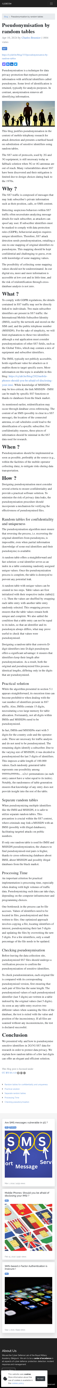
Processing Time (12, 1097)
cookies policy (18, 1383)
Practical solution (12, 1089)
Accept (40, 1378)
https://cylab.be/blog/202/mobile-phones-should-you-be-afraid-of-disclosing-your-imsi (27, 380)
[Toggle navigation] (51, 3)
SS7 (4, 48)
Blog (6, 16)
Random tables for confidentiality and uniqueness (26, 1084)
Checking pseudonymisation (17, 1102)
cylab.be (7, 3)
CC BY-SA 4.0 (9, 1072)
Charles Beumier (31, 37)
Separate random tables (15, 1093)
